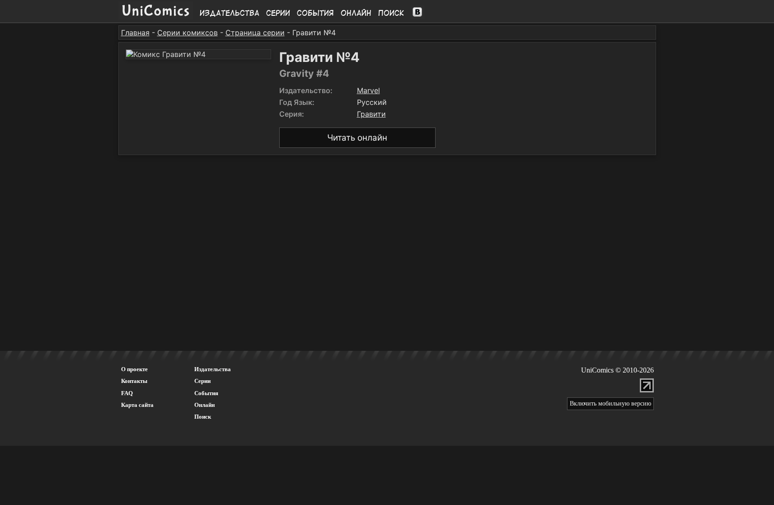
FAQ (127, 393)
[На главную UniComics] (155, 16)
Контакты (134, 381)
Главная (135, 32)
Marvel (368, 90)
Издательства (229, 13)
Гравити (371, 113)
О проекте (134, 369)
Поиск (391, 13)
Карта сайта (137, 404)
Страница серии (255, 32)
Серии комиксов (187, 32)
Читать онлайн (357, 137)
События (315, 13)
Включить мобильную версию (610, 403)
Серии (278, 13)
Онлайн (356, 13)
